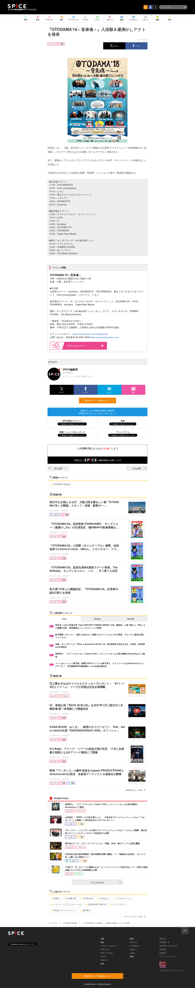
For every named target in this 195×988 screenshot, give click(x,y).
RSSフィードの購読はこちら (98, 400)
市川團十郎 (71, 898)
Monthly (130, 618)
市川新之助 (88, 898)
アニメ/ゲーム (119, 904)
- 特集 (131, 956)
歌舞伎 (56, 898)
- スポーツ (104, 960)
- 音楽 (102, 938)
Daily (64, 618)
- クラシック (104, 949)
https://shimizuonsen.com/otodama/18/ (90, 334)
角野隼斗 (87, 910)
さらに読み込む (97, 882)
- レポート (133, 949)
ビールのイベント (124, 898)
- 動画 (131, 938)
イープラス (53, 923)
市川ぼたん (104, 898)
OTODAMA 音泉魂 (61, 484)
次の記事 (137, 468)
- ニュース (133, 942)
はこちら (80, 345)
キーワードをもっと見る (133, 916)
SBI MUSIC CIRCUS (97, 904)
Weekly (97, 618)
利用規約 (162, 953)
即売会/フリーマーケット (64, 910)
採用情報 (162, 949)
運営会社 (162, 938)
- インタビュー (134, 945)
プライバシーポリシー (167, 956)
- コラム (132, 953)
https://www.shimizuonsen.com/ (104, 337)
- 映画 (102, 963)
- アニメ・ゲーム (106, 953)
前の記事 (58, 468)
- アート (103, 956)
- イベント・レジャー (108, 945)
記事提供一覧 (164, 942)
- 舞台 (102, 942)
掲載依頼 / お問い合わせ (168, 945)
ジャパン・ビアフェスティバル (67, 904)
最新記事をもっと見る (134, 790)
